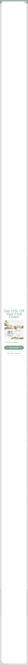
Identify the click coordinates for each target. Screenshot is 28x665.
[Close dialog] (25, 3)
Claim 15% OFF (14, 347)
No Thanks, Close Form (14, 353)
